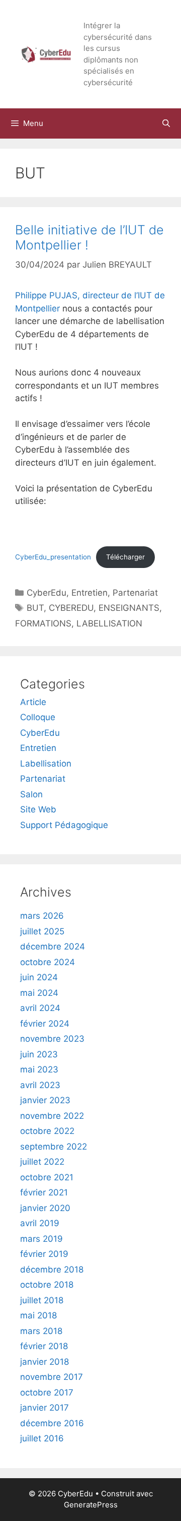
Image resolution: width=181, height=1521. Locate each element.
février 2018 (44, 1346)
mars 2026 (42, 916)
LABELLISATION (109, 623)
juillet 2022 (42, 1162)
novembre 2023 (52, 1039)
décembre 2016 (52, 1423)
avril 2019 (39, 1223)
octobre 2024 (47, 962)
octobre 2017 (46, 1392)
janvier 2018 (44, 1362)
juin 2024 (39, 977)
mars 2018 (41, 1331)
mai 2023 (39, 1069)
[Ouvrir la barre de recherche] (166, 123)
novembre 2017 (51, 1377)
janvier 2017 (44, 1408)
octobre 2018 (46, 1285)
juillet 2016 (42, 1438)
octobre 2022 (47, 1131)
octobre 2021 (46, 1177)
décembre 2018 (51, 1269)
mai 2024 (39, 993)
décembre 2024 (52, 946)
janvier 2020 (45, 1208)
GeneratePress (91, 1504)
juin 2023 (39, 1054)
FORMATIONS (43, 623)
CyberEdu (46, 593)
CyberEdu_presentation (53, 557)
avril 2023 (40, 1085)
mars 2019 (41, 1239)
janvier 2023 (45, 1100)
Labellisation (45, 763)
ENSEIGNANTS (129, 608)
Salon (31, 794)
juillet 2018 (41, 1300)
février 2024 (44, 1024)
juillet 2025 (42, 931)
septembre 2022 (53, 1147)
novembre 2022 (52, 1116)
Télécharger (125, 557)
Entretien (89, 593)
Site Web (38, 809)
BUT (35, 608)
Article (33, 702)
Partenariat (135, 593)
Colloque (37, 717)
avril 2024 (40, 1008)
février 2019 (44, 1254)
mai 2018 (38, 1315)
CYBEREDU (71, 608)
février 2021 (44, 1192)
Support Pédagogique (64, 825)
